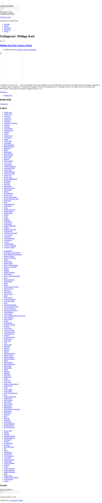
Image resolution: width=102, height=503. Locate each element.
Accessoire (7, 118)
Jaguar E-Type (8, 289)
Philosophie (7, 406)
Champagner (8, 164)
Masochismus (8, 362)
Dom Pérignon (8, 193)
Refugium (7, 420)
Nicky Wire (7, 382)
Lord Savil (7, 341)
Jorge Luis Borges (9, 308)
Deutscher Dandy (9, 188)
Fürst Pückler (8, 231)
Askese (6, 139)
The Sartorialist (9, 456)
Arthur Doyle (8, 136)
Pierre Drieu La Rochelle (12, 409)
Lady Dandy (8, 328)
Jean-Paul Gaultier (10, 299)
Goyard (6, 242)
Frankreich (7, 220)
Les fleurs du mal (9, 332)
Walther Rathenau (9, 472)
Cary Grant (7, 163)
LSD (5, 343)
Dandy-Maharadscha (10, 179)
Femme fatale (8, 213)
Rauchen (7, 418)
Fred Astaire (8, 224)
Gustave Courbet (9, 247)
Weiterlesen (3, 92)
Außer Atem (8, 141)
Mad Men (7, 346)
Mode (6, 370)
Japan (6, 296)
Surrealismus (8, 452)
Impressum (7, 29)
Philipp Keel (8, 95)
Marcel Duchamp (9, 353)
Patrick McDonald (10, 397)
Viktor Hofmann (9, 463)
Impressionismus (9, 280)
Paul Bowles (8, 398)
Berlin (25, 50)
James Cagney (8, 294)
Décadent (7, 182)
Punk (5, 416)
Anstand (6, 132)
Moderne (7, 371)
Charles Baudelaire (10, 166)
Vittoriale (7, 465)
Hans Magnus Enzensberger (13, 254)
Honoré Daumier (9, 272)
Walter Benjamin (9, 470)
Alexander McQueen (10, 123)
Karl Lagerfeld (8, 317)
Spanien (6, 441)
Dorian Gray (8, 195)
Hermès (6, 269)
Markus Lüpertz (9, 357)
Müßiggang (7, 377)
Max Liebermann (9, 364)
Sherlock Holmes (9, 438)
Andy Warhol (8, 128)
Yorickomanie (8, 479)
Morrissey (7, 373)
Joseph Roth (8, 314)
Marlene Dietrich (9, 359)
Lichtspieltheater (9, 334)
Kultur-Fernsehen (9, 325)
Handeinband (8, 251)
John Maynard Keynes (11, 307)
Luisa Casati (8, 344)
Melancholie (8, 368)
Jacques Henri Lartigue (11, 287)
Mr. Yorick (7, 375)
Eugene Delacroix (9, 209)
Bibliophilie (7, 152)
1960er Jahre (8, 114)
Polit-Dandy (8, 413)
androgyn (7, 127)
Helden (6, 260)
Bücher (6, 26)
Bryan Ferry (8, 157)
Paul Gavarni (8, 400)
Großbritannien (9, 244)
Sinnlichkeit (7, 440)
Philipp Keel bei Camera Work (16, 45)
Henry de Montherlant (11, 265)
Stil (5, 449)
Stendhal (6, 445)
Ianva (5, 278)
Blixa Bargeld (8, 154)
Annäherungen (8, 130)
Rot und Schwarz (9, 427)
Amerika (6, 125)
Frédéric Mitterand (10, 226)
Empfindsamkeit (9, 204)
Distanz (6, 191)
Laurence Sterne (9, 330)
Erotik (6, 208)
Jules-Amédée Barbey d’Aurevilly (15, 316)
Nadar (6, 379)
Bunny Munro (8, 161)
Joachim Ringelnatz (10, 305)
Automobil (7, 143)
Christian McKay (9, 168)
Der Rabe (7, 184)
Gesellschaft (8, 240)
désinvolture (8, 186)
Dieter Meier (8, 190)
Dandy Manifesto (9, 172)
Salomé (6, 432)
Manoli (6, 352)
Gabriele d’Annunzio (10, 233)
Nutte (5, 388)
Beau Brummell (9, 145)
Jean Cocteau (8, 298)
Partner (6, 31)
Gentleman (7, 236)
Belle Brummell (9, 146)
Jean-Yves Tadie (9, 301)
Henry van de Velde (10, 267)
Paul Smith (7, 402)
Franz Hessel (8, 222)
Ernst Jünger (8, 206)
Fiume (6, 217)
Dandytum (7, 28)
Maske (6, 361)
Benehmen (7, 148)
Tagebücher (7, 454)
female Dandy (8, 211)
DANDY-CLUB (5, 17)
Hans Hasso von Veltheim (12, 253)
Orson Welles (8, 389)
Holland (6, 271)
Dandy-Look (8, 177)
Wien (5, 474)
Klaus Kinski (8, 319)
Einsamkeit (7, 200)
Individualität (8, 281)
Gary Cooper (8, 235)
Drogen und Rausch (10, 197)
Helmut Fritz (8, 262)
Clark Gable (8, 170)
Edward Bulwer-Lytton (11, 199)
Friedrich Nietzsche (10, 229)
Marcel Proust (8, 355)
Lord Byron (7, 339)
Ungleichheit (8, 461)
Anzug (6, 134)
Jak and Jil (7, 290)
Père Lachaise (8, 404)
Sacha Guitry (8, 431)
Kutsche (6, 326)
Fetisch (6, 215)
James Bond (8, 292)
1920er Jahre (8, 112)
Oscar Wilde (8, 391)
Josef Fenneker (8, 312)
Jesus (5, 303)
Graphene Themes (17, 500)
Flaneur (6, 218)
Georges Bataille (9, 238)
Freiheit (6, 227)
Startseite (7, 24)
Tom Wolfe (7, 458)
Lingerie (6, 335)
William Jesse (8, 476)
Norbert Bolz (8, 386)
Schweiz (6, 434)
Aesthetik (19, 50)
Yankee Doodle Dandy (11, 477)
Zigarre (6, 481)
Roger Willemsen (9, 424)
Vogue (6, 467)
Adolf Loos (7, 119)
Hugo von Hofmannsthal (12, 276)
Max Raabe (7, 366)
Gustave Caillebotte (10, 245)
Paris (5, 395)
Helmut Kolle (8, 263)
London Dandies (9, 337)
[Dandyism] (4, 104)
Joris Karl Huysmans (10, 310)
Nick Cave (7, 380)
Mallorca (7, 348)
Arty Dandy (8, 137)
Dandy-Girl (7, 175)
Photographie (32, 50)
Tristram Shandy (9, 459)
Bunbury (7, 159)
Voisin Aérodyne (9, 468)
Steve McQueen (9, 447)
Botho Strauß (8, 155)
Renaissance (8, 422)
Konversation (8, 323)
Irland (6, 283)
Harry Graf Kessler (10, 258)
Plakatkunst (7, 411)
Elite (5, 202)
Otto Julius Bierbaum (10, 393)
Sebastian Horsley (9, 436)
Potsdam (6, 415)
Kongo (6, 321)
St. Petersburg (8, 443)
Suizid (6, 450)
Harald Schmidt (9, 256)
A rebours (7, 116)
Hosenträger (8, 274)
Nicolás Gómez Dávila (11, 384)
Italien (6, 285)
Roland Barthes (9, 425)
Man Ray (7, 350)
